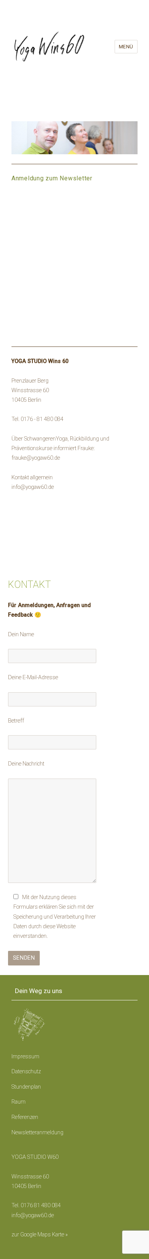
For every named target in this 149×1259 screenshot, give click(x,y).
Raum (18, 1102)
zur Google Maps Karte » (39, 1234)
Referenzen (24, 1117)
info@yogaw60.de (32, 1215)
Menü (126, 47)
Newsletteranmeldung (37, 1132)
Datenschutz (26, 1071)
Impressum (25, 1056)
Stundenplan (26, 1087)
